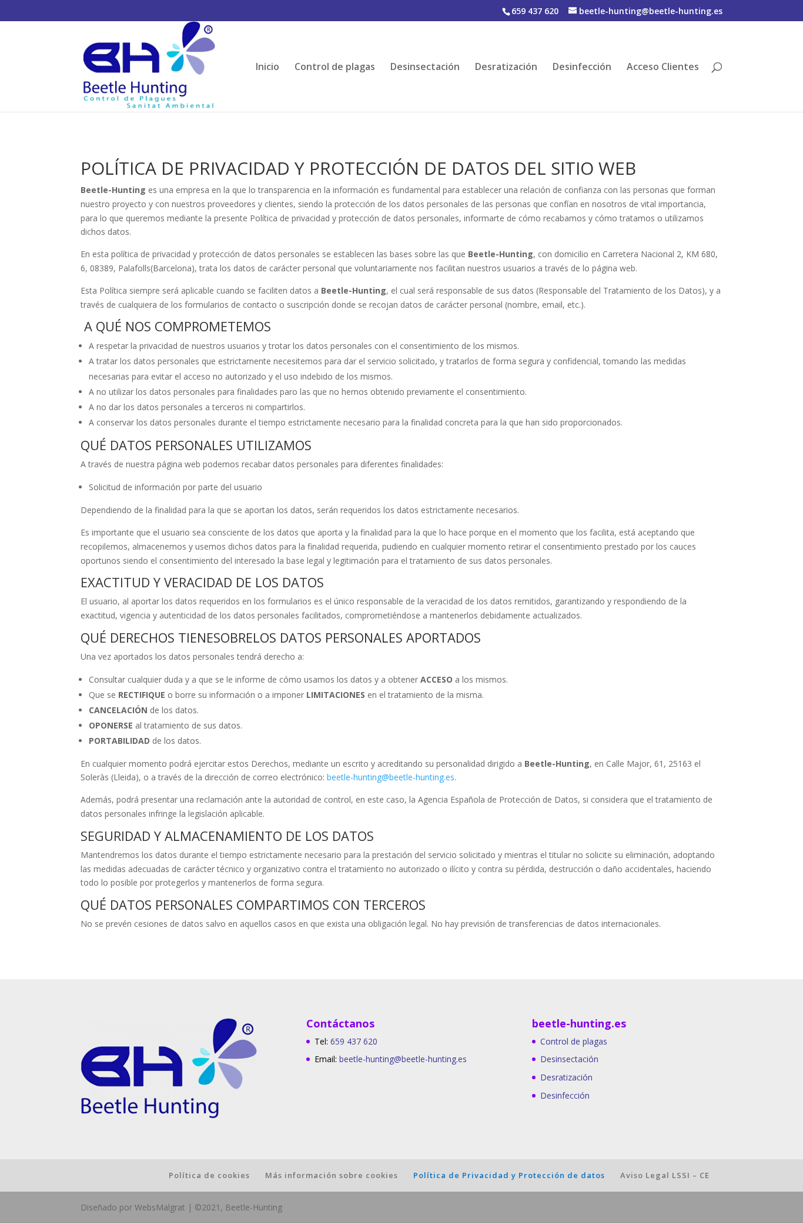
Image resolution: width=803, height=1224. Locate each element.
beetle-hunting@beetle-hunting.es (390, 777)
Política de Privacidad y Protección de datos (509, 1175)
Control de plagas (335, 67)
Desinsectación (425, 67)
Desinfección (582, 67)
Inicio (267, 67)
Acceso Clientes (663, 67)
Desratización (506, 67)
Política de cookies (209, 1175)
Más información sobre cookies (331, 1175)
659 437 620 (353, 1041)
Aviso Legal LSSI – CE (665, 1175)
